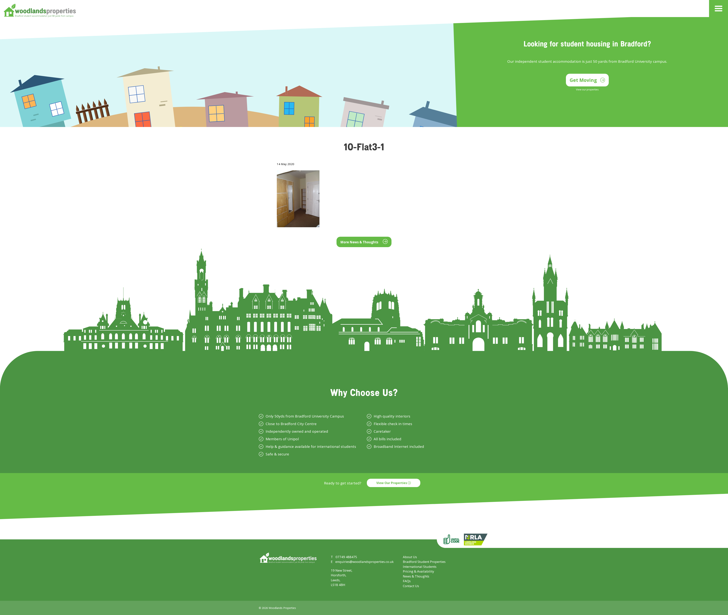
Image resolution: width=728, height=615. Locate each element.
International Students (419, 566)
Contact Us (411, 586)
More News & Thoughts (359, 242)
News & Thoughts (416, 576)
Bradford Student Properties (424, 561)
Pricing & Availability (418, 571)
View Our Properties (392, 483)
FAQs (407, 581)
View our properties (587, 89)
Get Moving (584, 80)
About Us (410, 557)
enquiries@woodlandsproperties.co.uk (364, 561)
